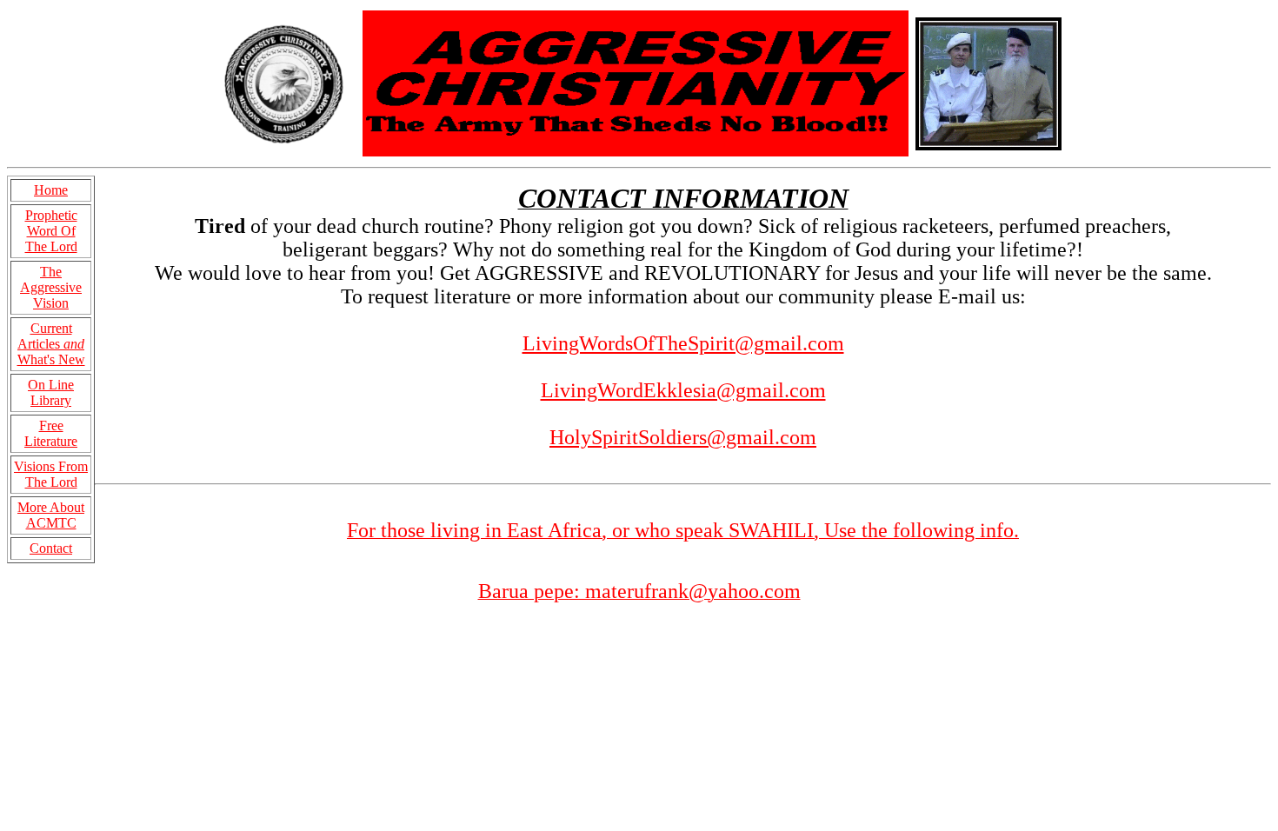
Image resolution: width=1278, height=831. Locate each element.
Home (51, 190)
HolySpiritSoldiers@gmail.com (682, 437)
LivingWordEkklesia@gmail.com (683, 390)
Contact (51, 548)
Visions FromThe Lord (51, 474)
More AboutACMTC (50, 515)
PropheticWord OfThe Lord (51, 231)
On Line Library (51, 392)
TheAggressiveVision (51, 287)
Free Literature (50, 433)
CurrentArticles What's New (51, 344)
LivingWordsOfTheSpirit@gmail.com (683, 343)
